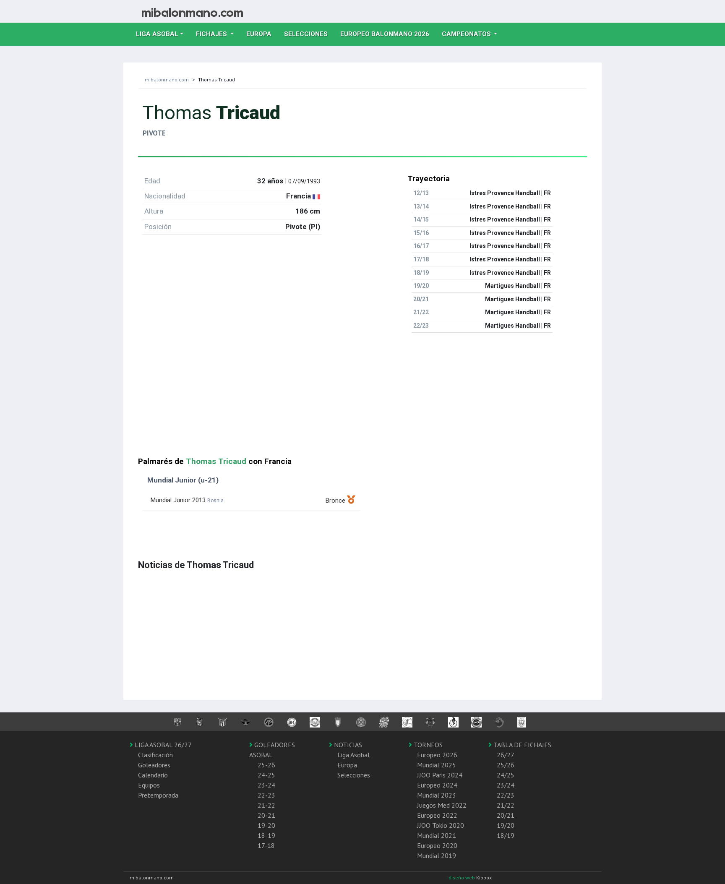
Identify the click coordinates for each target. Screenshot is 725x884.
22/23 (505, 795)
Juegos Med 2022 (442, 805)
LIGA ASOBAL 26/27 (162, 745)
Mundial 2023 (436, 795)
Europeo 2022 (437, 815)
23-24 (266, 785)
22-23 (266, 795)
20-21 (266, 815)
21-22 (266, 805)
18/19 (505, 835)
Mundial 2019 (436, 855)
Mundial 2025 (436, 765)
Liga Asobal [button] (157, 34)
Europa (262, 34)
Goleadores (154, 765)
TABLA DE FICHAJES (521, 745)
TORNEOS (427, 745)
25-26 (266, 765)
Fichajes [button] (212, 34)
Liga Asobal (353, 755)
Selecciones (309, 34)
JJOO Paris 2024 (439, 775)
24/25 (505, 775)
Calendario (153, 775)
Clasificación (155, 755)
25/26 (505, 765)
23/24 (505, 785)
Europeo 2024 (437, 785)
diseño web (462, 877)
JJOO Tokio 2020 (440, 825)
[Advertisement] (362, 398)
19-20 (266, 825)
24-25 (266, 775)
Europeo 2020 (437, 845)
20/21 (505, 815)
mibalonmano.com (167, 79)
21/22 (505, 805)
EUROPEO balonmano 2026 (388, 34)
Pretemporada (158, 795)
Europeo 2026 (437, 755)
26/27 (505, 755)
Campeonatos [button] (467, 34)
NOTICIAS (347, 745)
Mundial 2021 (436, 835)
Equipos (149, 785)
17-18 (266, 845)
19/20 (505, 825)
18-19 (266, 835)
